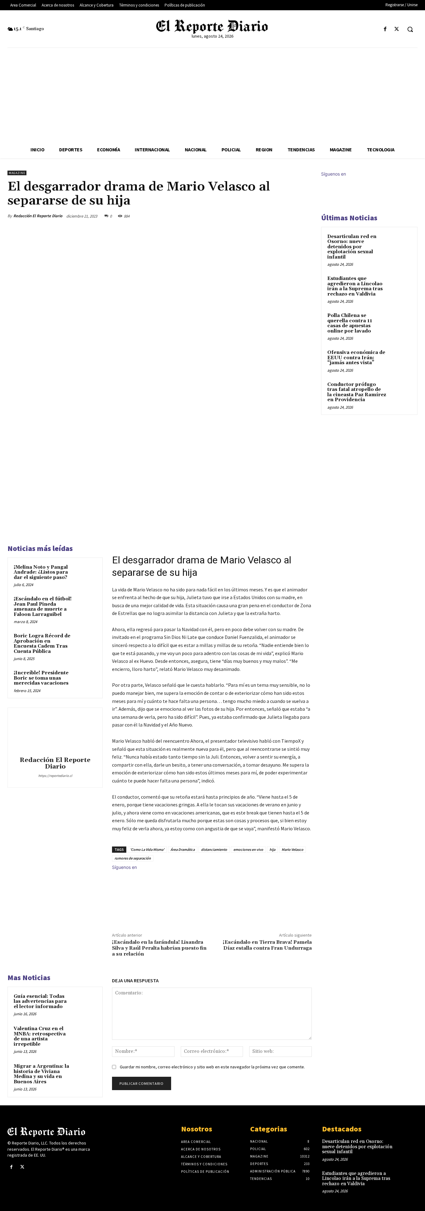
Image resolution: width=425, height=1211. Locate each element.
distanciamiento (214, 849)
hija (272, 849)
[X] (397, 29)
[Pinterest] (276, 216)
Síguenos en (124, 867)
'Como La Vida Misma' (147, 849)
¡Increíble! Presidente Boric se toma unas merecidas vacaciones (41, 678)
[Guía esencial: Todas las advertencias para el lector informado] (85, 1003)
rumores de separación (132, 858)
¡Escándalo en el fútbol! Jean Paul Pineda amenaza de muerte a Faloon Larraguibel (43, 606)
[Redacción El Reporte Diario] (55, 733)
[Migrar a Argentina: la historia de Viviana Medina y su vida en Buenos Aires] (85, 1073)
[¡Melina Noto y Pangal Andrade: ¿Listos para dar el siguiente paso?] (85, 574)
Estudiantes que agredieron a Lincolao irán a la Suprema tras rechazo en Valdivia (355, 286)
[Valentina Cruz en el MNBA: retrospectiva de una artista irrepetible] (85, 1036)
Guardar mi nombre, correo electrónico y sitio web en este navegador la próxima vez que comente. (212, 1067)
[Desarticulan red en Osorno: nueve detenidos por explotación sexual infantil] (400, 244)
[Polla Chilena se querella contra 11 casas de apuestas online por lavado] (400, 323)
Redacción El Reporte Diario (37, 215)
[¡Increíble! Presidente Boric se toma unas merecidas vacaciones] (85, 680)
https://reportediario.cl (55, 775)
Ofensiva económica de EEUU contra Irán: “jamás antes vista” (356, 358)
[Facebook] (385, 29)
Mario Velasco (292, 849)
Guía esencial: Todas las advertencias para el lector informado (40, 1001)
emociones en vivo (248, 849)
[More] (305, 216)
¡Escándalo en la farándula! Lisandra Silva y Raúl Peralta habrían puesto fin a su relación (159, 948)
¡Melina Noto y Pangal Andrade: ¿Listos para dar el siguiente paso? (41, 572)
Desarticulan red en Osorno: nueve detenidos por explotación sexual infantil (351, 247)
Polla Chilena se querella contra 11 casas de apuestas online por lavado (349, 323)
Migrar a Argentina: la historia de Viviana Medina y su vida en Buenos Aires (41, 1074)
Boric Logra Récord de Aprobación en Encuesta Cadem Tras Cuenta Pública (42, 643)
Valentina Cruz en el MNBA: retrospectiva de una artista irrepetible (40, 1036)
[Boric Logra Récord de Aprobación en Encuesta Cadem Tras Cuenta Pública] (85, 643)
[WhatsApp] (290, 216)
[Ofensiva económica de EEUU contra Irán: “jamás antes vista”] (400, 360)
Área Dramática (182, 849)
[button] (410, 29)
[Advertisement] (212, 94)
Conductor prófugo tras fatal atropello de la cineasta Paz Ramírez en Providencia (356, 392)
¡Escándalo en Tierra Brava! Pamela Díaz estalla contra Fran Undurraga (267, 945)
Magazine (17, 173)
